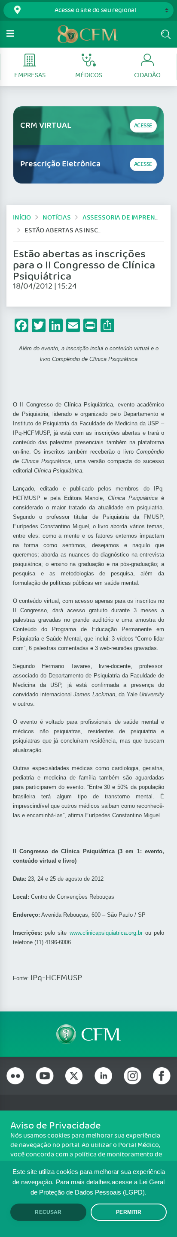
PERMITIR (128, 1212)
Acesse (143, 125)
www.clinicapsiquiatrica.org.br (106, 933)
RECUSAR (48, 1212)
